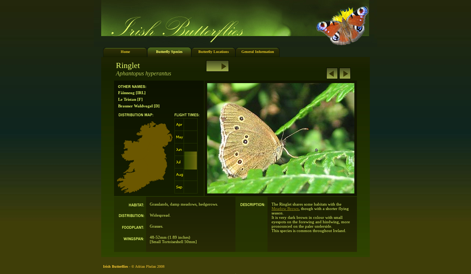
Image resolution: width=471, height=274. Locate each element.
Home (125, 52)
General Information (257, 52)
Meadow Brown (285, 208)
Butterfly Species (169, 52)
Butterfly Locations (213, 52)
